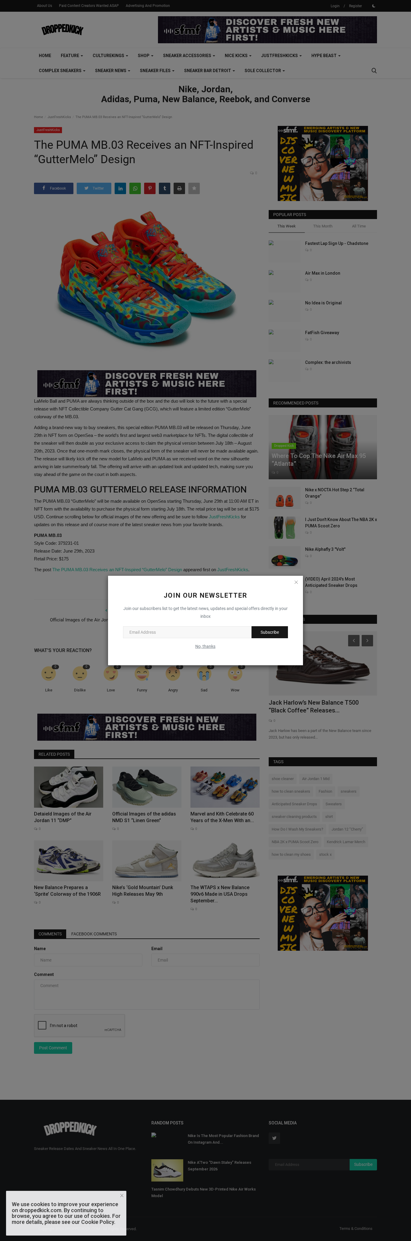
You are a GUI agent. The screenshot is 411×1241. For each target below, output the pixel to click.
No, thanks (205, 646)
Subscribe (270, 632)
